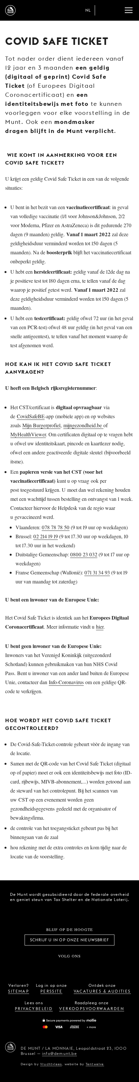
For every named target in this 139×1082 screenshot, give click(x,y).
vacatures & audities (102, 991)
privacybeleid (34, 1008)
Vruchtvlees (51, 1064)
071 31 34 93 (97, 572)
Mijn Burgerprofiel (41, 425)
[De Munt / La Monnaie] (10, 1047)
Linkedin (105, 966)
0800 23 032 (83, 554)
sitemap (18, 991)
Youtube (76, 966)
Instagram (48, 966)
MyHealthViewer (28, 434)
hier (99, 626)
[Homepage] (10, 10)
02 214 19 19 (45, 536)
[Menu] (128, 10)
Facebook (33, 966)
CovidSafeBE (31, 416)
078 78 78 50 (56, 527)
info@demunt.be (59, 1053)
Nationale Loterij (83, 911)
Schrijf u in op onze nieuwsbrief (69, 939)
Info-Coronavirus (66, 682)
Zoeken (116, 10)
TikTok (62, 966)
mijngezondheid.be (83, 425)
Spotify (91, 966)
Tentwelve (95, 1064)
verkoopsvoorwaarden (91, 1008)
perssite (51, 991)
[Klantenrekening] (103, 10)
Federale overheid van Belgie (47, 910)
